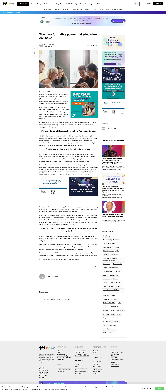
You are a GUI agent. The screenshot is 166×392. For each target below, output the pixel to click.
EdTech (59, 352)
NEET (113, 295)
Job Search (60, 371)
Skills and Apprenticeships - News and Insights (64, 259)
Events (101, 9)
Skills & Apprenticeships (64, 357)
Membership (96, 371)
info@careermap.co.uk (90, 255)
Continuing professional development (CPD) (110, 259)
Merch (108, 9)
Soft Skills (106, 314)
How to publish (97, 361)
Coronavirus (106, 264)
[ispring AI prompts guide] (83, 194)
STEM (119, 314)
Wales (113, 329)
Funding (117, 271)
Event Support (79, 373)
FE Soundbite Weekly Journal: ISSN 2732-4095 (82, 355)
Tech (104, 325)
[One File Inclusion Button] (113, 42)
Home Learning (113, 275)
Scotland (105, 310)
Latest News (47, 9)
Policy (119, 303)
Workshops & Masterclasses (115, 365)
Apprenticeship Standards (111, 240)
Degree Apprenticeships (110, 267)
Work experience (108, 333)
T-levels (116, 321)
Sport (113, 314)
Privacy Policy (43, 375)
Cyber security (117, 264)
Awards (113, 351)
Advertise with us (44, 374)
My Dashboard (97, 366)
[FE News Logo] (8, 3)
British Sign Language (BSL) (111, 251)
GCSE (104, 275)
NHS (115, 299)
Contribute (66, 9)
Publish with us (43, 372)
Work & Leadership (62, 356)
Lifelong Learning (108, 286)
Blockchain (116, 247)
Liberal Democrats (115, 282)
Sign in (149, 4)
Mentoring (106, 295)
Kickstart (115, 279)
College (105, 254)
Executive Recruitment (63, 370)
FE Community (43, 370)
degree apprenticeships (76, 215)
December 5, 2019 (49, 46)
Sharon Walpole (49, 44)
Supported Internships (109, 318)
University (106, 329)
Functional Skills (107, 271)
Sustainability (107, 321)
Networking (114, 356)
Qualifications (114, 307)
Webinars (113, 362)
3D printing (106, 236)
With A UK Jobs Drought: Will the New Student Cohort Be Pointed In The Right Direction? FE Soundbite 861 (63, 4)
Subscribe (158, 4)
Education (60, 351)
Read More (63, 389)
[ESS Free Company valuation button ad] (113, 91)
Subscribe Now (117, 9)
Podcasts (95, 351)
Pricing (77, 364)
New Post (95, 364)
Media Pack (78, 366)
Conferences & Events (117, 352)
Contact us (42, 369)
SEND (112, 310)
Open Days (114, 357)
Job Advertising (79, 370)
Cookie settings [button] (147, 388)
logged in (54, 299)
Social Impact (61, 359)
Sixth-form (120, 310)
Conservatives (114, 254)
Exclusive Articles (80, 351)
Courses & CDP (115, 354)
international (106, 279)
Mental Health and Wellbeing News (111, 291)
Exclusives (57, 9)
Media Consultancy (80, 371)
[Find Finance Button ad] (113, 58)
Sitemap (41, 377)
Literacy (118, 286)
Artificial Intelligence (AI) (110, 243)
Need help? (96, 373)
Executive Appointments (64, 368)
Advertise (88, 9)
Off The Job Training (109, 303)
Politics (105, 307)
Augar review (107, 247)
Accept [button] (159, 388)
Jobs (95, 9)
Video (94, 352)
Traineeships (112, 325)
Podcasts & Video (77, 9)
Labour (105, 282)
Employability (61, 354)
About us (41, 367)
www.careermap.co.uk (46, 244)
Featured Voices (79, 352)
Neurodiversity (107, 299)
